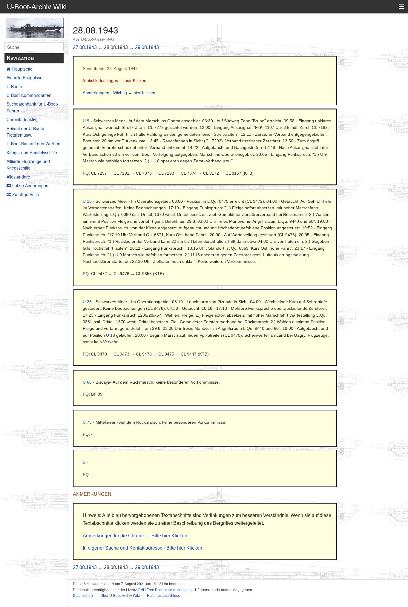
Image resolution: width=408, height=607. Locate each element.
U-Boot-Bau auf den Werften (33, 144)
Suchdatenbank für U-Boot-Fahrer (32, 107)
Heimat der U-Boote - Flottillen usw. (27, 131)
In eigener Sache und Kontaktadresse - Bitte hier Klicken (142, 547)
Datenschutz (83, 596)
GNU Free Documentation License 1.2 (169, 590)
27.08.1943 (85, 47)
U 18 (87, 201)
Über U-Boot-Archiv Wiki (120, 596)
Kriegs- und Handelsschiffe (32, 152)
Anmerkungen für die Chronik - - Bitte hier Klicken (135, 535)
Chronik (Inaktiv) (22, 119)
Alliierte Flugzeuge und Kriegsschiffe (28, 164)
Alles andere (18, 177)
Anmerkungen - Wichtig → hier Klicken (119, 92)
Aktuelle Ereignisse (24, 77)
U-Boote (14, 86)
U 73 (87, 422)
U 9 (86, 120)
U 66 (87, 382)
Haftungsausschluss (163, 596)
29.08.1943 (147, 47)
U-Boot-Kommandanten (29, 95)
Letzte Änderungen (30, 185)
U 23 (87, 301)
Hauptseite (22, 69)
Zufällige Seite (25, 194)
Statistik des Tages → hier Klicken (114, 80)
